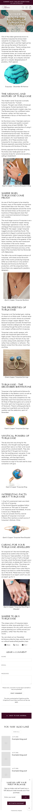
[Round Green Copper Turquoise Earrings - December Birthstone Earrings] (16, 362)
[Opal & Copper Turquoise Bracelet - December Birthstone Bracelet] (16, 171)
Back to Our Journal (18, 715)
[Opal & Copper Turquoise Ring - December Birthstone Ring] (16, 475)
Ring (29, 186)
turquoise (11, 39)
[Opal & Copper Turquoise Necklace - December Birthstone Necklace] (16, 285)
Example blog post (19, 739)
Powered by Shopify (16, 810)
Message (5, 673)
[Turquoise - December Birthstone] (16, 74)
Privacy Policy (13, 700)
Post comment (16, 693)
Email (3, 665)
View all (16, 731)
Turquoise (8, 86)
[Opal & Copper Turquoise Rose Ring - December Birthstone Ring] (16, 592)
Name (3, 656)
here (17, 639)
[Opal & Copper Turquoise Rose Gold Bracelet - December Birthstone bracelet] (16, 529)
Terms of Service (25, 700)
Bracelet (23, 186)
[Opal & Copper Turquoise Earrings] (16, 420)
